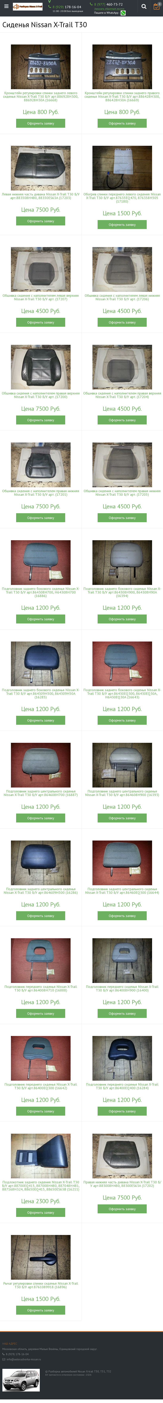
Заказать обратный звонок (109, 8)
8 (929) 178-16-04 (17, 1354)
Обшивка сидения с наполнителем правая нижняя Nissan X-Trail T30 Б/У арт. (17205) (122, 492)
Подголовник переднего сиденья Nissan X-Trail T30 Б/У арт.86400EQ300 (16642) (40, 1086)
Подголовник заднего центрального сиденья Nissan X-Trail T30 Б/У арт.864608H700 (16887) (41, 793)
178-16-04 (67, 7)
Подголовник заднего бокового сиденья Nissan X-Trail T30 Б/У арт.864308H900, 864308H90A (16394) (122, 592)
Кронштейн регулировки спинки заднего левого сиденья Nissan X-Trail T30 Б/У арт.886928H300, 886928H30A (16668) (40, 96)
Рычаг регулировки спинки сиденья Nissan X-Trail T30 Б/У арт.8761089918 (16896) (40, 1285)
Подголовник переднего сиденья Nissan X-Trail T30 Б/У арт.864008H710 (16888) (40, 988)
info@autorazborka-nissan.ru (24, 1359)
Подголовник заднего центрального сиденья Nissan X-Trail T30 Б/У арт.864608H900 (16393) (122, 793)
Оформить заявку (40, 123)
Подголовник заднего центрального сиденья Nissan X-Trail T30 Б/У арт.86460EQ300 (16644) (122, 890)
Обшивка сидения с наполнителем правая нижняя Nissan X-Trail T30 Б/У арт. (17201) (40, 492)
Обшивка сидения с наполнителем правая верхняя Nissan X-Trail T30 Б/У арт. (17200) (41, 395)
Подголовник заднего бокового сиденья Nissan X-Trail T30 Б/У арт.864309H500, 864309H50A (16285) (41, 693)
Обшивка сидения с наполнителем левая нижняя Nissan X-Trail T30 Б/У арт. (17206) (122, 297)
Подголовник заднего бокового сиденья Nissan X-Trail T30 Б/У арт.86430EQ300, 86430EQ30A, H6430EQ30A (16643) (122, 693)
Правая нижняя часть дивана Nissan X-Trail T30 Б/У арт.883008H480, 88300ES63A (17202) (122, 1184)
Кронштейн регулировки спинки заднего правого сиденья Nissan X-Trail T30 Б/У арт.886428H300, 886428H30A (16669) (122, 96)
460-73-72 (108, 4)
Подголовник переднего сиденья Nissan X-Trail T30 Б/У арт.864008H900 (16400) (122, 988)
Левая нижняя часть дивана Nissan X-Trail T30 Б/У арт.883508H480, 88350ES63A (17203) (41, 196)
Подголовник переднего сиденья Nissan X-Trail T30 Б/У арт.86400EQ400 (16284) (122, 1086)
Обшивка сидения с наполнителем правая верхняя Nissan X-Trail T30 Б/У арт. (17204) (122, 395)
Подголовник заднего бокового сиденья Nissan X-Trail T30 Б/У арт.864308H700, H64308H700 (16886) (41, 592)
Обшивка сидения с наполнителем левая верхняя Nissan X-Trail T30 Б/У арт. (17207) (41, 297)
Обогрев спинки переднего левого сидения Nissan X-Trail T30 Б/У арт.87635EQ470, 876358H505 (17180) (122, 197)
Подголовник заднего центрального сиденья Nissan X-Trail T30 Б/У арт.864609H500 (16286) (41, 890)
